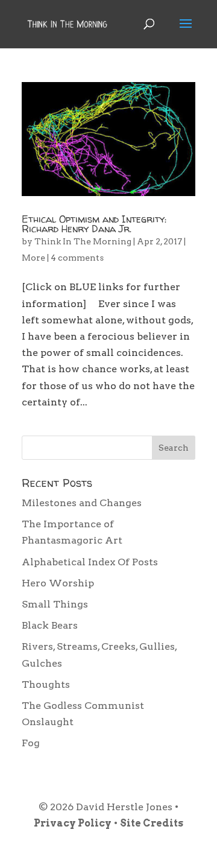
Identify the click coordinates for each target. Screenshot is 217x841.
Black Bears (50, 625)
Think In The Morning (82, 241)
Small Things (55, 604)
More (33, 257)
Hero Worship (58, 583)
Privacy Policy (73, 823)
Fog (31, 743)
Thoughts (46, 684)
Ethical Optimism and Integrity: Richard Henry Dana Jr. (94, 223)
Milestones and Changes (82, 503)
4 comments (77, 257)
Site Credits (151, 823)
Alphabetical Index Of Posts (90, 562)
